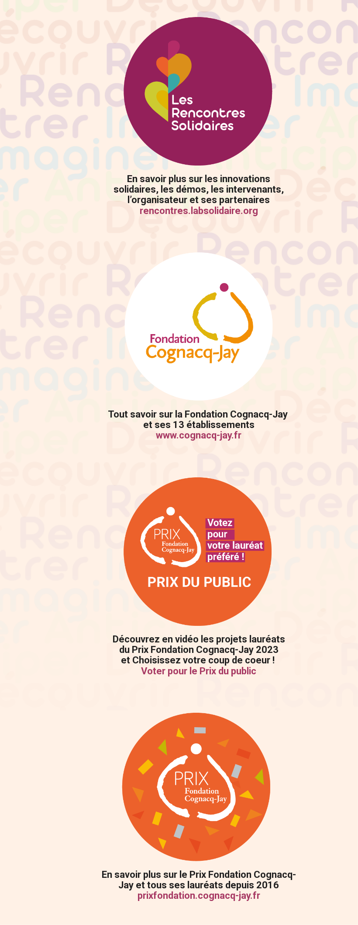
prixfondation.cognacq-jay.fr (199, 810)
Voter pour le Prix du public (199, 580)
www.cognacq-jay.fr (199, 350)
